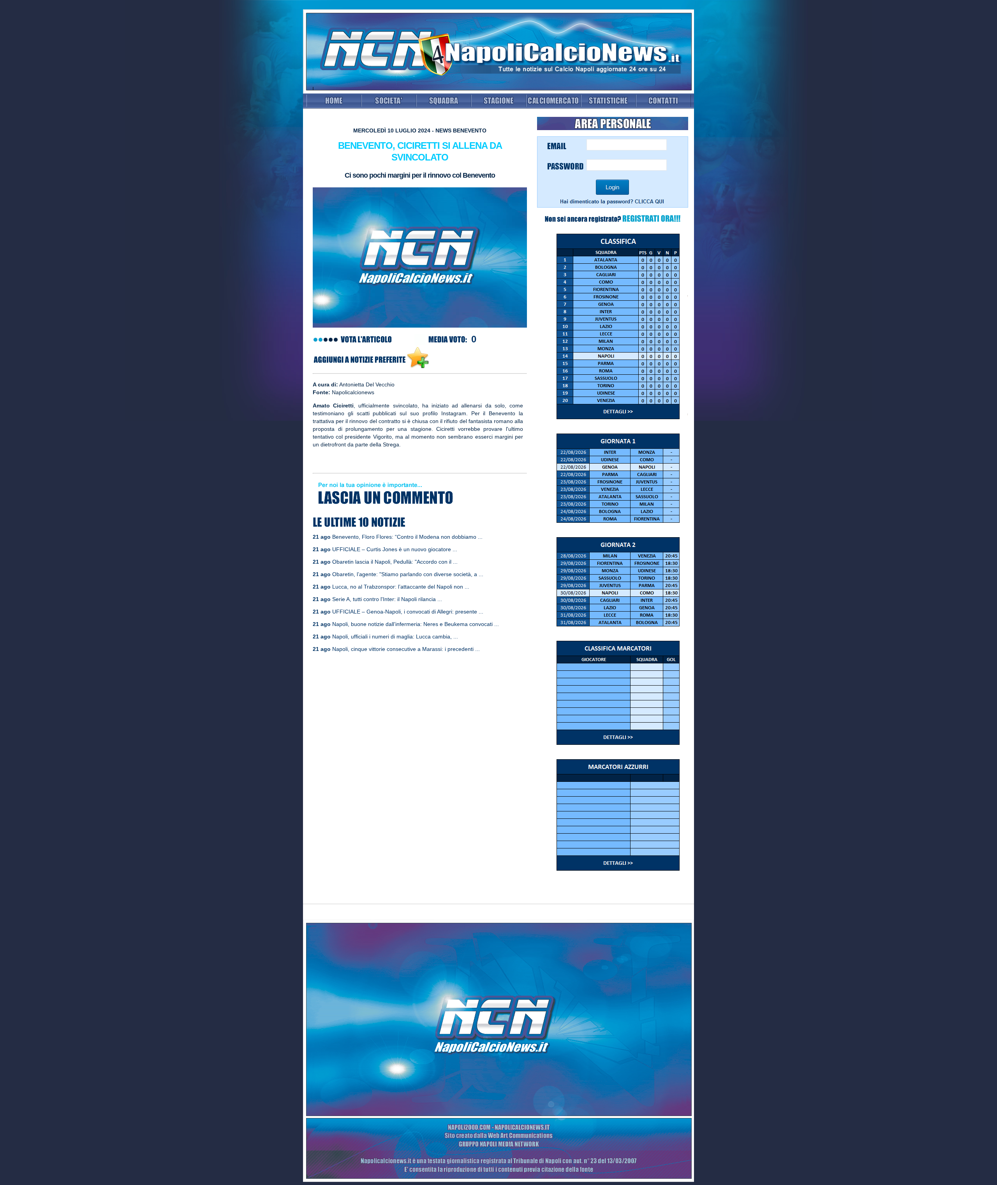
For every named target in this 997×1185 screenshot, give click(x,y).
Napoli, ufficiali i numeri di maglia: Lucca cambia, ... (395, 636)
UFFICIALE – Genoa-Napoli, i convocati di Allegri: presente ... (407, 611)
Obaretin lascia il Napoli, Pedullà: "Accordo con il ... (395, 562)
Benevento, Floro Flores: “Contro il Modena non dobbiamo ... (407, 537)
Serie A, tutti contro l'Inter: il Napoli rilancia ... (387, 599)
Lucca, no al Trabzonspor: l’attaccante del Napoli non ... (400, 587)
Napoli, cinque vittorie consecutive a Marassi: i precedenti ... (406, 649)
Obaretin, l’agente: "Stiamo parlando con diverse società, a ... (407, 574)
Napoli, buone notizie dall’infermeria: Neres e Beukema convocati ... (415, 624)
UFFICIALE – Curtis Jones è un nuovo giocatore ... (394, 549)
